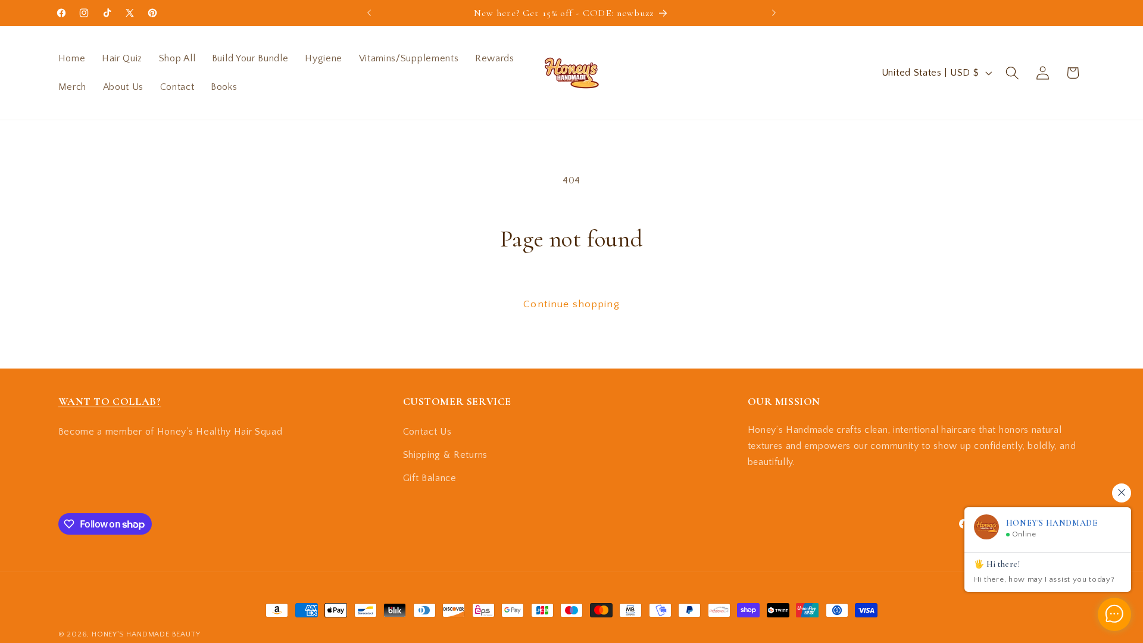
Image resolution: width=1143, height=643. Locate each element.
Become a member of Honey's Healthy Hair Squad (170, 431)
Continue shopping (571, 304)
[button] (1012, 73)
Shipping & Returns (445, 455)
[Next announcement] (774, 13)
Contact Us (427, 431)
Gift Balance (430, 478)
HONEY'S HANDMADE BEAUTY (146, 634)
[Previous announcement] (369, 13)
